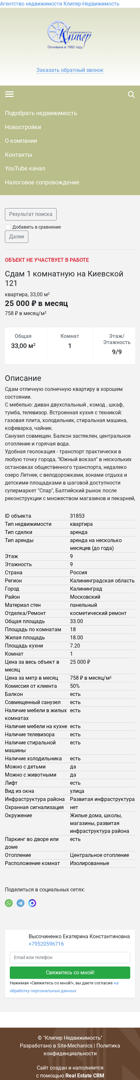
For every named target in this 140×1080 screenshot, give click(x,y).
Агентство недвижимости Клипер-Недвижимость (59, 4)
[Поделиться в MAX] (32, 903)
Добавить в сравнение (36, 227)
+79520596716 (46, 944)
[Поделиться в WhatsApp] (9, 903)
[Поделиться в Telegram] (20, 903)
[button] (70, 70)
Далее (16, 236)
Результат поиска (30, 214)
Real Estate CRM (84, 1076)
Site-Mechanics (74, 1046)
